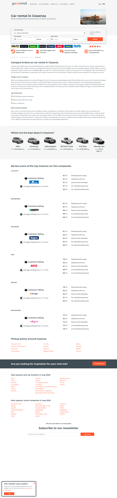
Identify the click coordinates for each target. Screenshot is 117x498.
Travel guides (99, 363)
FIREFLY (37, 412)
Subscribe (87, 434)
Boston (62, 382)
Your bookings (64, 4)
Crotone (46, 344)
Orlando (13, 391)
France (13, 380)
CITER (13, 416)
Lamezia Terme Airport (18, 346)
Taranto (78, 351)
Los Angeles (15, 385)
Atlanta (37, 380)
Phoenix (38, 378)
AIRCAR (13, 406)
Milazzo (78, 344)
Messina (46, 349)
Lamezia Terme (16, 344)
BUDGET (13, 414)
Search (95, 39)
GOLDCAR (63, 404)
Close (9, 493)
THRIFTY (62, 414)
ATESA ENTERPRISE (17, 410)
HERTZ (62, 408)
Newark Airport (65, 378)
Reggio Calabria (49, 351)
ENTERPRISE (39, 410)
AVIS (12, 412)
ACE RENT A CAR (16, 404)
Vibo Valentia (15, 351)
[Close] (34, 483)
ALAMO (13, 408)
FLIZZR (37, 416)
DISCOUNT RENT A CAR (42, 406)
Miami (13, 387)
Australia (14, 382)
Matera (78, 349)
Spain (13, 378)
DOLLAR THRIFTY (40, 408)
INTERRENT (63, 410)
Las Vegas (38, 385)
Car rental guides (44, 4)
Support (72, 4)
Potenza (78, 346)
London (62, 385)
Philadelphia (39, 389)
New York (63, 380)
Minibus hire (54, 4)
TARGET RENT (64, 412)
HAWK (62, 406)
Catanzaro (14, 349)
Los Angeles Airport (41, 382)
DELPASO (38, 404)
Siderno (46, 346)
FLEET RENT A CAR (41, 414)
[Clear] (84, 33)
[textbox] (50, 33)
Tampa (13, 389)
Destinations (33, 4)
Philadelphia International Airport (46, 387)
